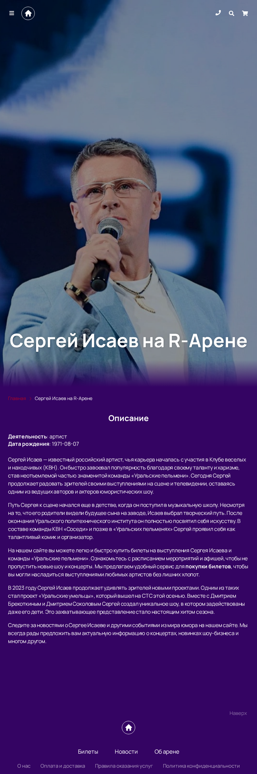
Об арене (167, 751)
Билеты (88, 751)
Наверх (238, 713)
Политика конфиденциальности (201, 765)
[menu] (12, 13)
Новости (126, 751)
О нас (23, 765)
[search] (231, 13)
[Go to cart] (245, 13)
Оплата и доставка (62, 765)
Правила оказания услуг (124, 765)
